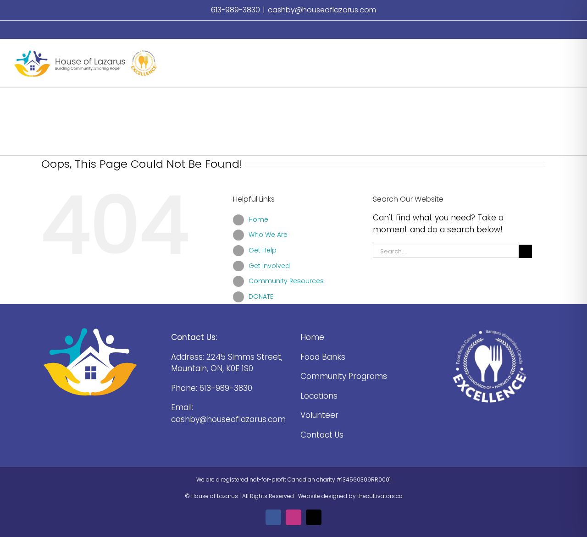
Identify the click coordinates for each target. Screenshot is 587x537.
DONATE (261, 296)
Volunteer (319, 415)
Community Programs (343, 376)
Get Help (263, 250)
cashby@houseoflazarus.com (322, 10)
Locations (319, 395)
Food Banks (322, 356)
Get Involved (269, 265)
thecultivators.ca (380, 496)
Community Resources (286, 280)
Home (258, 219)
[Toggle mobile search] (553, 53)
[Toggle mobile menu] (569, 53)
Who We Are (268, 234)
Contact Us (321, 434)
